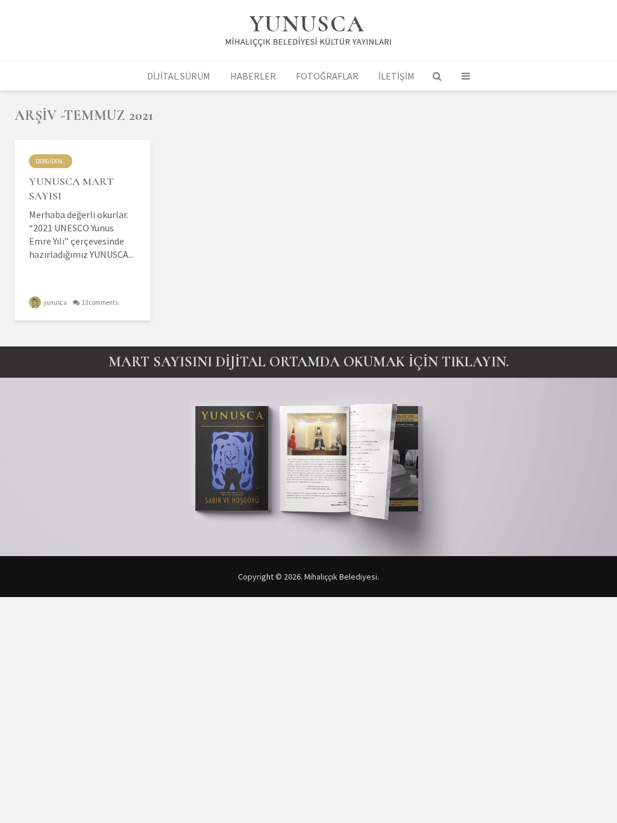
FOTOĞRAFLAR (327, 76)
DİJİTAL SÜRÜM (178, 76)
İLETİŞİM (396, 76)
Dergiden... (51, 161)
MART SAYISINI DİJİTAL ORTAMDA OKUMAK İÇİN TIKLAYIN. (308, 362)
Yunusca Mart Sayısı (71, 188)
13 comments (100, 302)
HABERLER (253, 76)
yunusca (54, 302)
